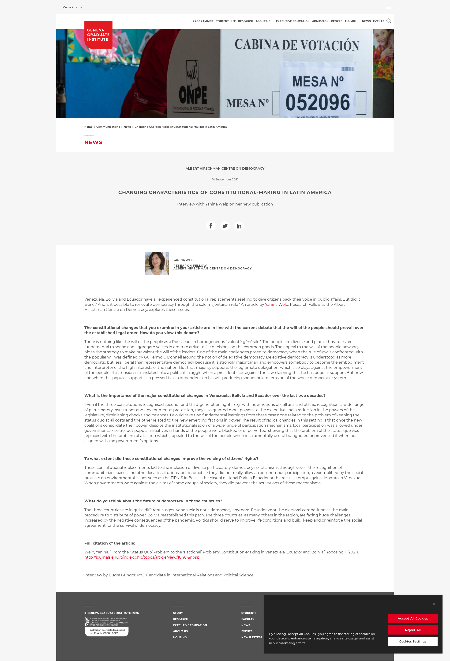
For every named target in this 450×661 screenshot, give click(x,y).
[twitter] (225, 226)
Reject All (413, 630)
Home (88, 126)
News (127, 126)
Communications (108, 126)
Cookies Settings (412, 641)
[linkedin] (239, 226)
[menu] (388, 7)
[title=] (98, 35)
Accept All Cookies (413, 618)
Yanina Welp (276, 304)
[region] (353, 624)
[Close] (434, 604)
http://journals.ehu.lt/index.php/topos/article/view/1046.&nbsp (141, 557)
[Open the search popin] (388, 21)
